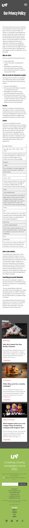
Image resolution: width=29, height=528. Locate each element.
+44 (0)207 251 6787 (14, 496)
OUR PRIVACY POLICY (14, 504)
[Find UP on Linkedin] (6, 521)
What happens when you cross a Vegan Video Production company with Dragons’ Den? (14, 426)
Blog (14, 514)
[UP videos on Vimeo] (11, 521)
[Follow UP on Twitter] (17, 521)
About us (14, 510)
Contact (14, 517)
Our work (14, 512)
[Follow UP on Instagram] (22, 521)
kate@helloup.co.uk (14, 498)
